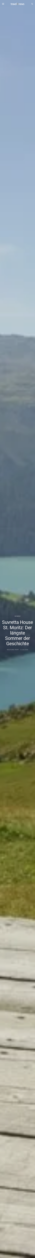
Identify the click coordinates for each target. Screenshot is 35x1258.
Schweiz (17, 616)
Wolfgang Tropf (13, 649)
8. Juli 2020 (24, 649)
